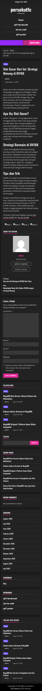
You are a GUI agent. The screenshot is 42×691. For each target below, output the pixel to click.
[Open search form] (20, 43)
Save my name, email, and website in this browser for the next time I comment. (20, 368)
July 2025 (6, 568)
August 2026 (7, 518)
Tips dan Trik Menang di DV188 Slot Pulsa (17, 280)
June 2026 (7, 528)
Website (6, 357)
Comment (8, 311)
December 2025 (8, 543)
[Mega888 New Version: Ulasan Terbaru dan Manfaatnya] (21, 391)
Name (6, 340)
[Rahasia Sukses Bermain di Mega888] (21, 407)
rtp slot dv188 (23, 217)
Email (6, 349)
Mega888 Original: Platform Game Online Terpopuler (19, 425)
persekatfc (21, 9)
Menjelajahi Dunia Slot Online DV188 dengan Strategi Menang (18, 288)
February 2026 (8, 533)
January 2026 (8, 538)
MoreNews (15, 688)
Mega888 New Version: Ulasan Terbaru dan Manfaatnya (19, 397)
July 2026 (6, 523)
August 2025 (7, 563)
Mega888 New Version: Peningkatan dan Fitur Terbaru (19, 674)
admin (7, 79)
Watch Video (34, 42)
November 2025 (8, 548)
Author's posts (21, 269)
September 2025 (9, 558)
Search (6, 436)
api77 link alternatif (21, 24)
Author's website (21, 264)
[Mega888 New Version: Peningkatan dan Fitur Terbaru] (21, 668)
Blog (5, 64)
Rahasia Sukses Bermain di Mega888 (17, 411)
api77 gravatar (21, 34)
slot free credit (21, 29)
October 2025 (8, 553)
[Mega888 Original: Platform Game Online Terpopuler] (21, 419)
